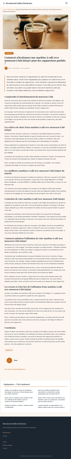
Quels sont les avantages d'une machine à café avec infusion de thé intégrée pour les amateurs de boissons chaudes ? (19, 399)
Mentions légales (7, 445)
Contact (5, 448)
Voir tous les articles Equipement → (16, 369)
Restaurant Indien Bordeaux (17, 3)
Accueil (5, 9)
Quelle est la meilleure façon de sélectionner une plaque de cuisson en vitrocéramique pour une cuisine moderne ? (19, 392)
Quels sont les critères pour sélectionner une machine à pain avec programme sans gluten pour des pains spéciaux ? (51, 399)
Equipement (11, 9)
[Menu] (66, 3)
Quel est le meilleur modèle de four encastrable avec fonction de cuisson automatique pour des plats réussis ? (49, 392)
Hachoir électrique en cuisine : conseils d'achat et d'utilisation (19, 406)
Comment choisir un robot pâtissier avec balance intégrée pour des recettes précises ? (51, 406)
